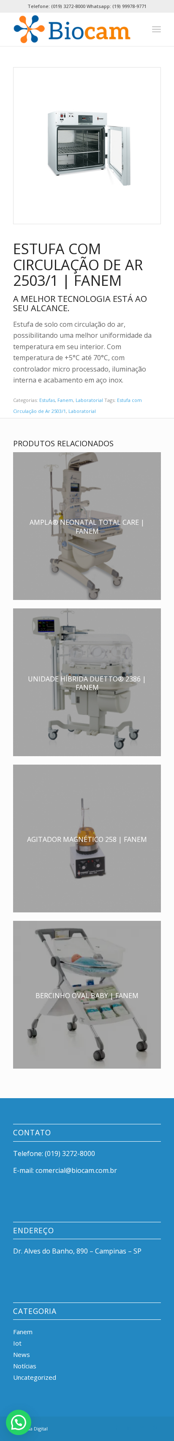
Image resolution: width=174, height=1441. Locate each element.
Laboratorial (89, 400)
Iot (17, 1343)
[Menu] (156, 29)
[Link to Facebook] (116, 1427)
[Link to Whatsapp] (154, 1427)
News (21, 1354)
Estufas (47, 400)
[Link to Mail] (142, 1427)
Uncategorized (34, 1377)
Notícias (24, 1366)
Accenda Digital (30, 1428)
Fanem (65, 400)
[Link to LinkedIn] (129, 1427)
